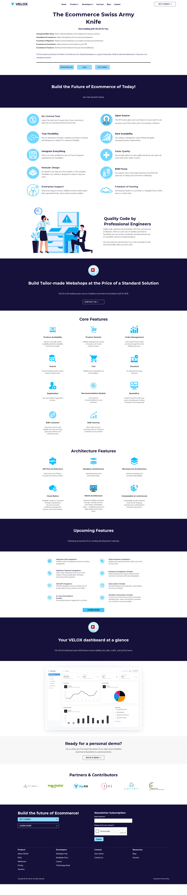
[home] (19, 4)
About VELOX (23, 854)
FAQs (20, 858)
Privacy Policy (165, 878)
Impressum (156, 878)
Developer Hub (61, 854)
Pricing (20, 865)
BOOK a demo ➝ (93, 758)
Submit (99, 839)
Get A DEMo (38, 819)
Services (136, 858)
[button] (74, 4)
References (22, 861)
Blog (134, 854)
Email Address (99, 816)
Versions (21, 869)
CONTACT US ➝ (91, 302)
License (59, 861)
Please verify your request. (104, 825)
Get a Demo (99, 854)
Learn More (93, 610)
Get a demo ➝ (165, 4)
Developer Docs (62, 858)
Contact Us (98, 858)
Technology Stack (63, 865)
